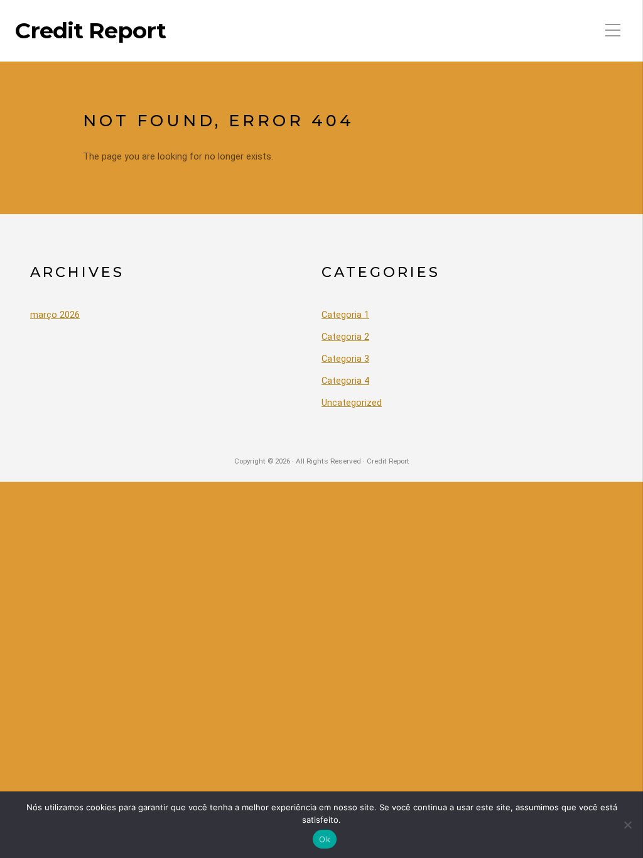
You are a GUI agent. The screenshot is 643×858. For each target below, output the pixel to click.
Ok (324, 839)
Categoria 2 (345, 337)
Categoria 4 (345, 381)
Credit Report (90, 31)
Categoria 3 (345, 359)
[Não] (627, 824)
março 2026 (55, 315)
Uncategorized (352, 403)
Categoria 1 (345, 315)
